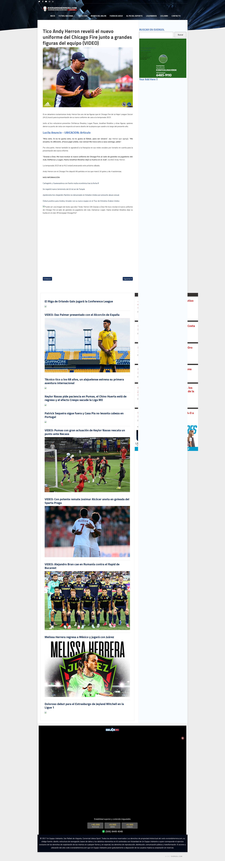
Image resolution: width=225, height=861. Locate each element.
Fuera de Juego (116, 16)
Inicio (52, 16)
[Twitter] (39, 1)
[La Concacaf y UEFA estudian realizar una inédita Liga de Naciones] (166, 373)
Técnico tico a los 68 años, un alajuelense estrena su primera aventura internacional (84, 381)
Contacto (176, 16)
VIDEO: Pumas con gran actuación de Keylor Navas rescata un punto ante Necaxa (85, 432)
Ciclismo (164, 16)
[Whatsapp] (52, 1)
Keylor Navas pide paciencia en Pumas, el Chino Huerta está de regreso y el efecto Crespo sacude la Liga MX (85, 398)
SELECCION (83, 16)
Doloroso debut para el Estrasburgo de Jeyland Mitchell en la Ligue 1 (84, 706)
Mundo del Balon (98, 16)
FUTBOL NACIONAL (66, 16)
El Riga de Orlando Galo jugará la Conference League (79, 301)
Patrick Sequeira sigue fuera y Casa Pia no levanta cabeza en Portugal (84, 415)
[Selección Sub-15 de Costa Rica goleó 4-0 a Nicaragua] (166, 417)
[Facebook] (42, 1)
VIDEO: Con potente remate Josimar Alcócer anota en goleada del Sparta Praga (87, 501)
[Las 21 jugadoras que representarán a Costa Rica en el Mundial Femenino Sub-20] (166, 332)
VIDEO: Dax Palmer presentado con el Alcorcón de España (82, 314)
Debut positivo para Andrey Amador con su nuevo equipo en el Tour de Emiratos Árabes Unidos (81, 201)
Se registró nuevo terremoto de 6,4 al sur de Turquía (64, 189)
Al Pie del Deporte (134, 16)
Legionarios (151, 16)
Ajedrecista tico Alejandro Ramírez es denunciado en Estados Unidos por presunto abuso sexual (81, 195)
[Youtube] (46, 1)
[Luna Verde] (162, 58)
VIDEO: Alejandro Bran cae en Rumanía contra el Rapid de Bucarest (82, 566)
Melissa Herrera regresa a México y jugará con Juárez (79, 637)
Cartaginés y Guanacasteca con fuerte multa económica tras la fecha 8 (71, 183)
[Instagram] (49, 1)
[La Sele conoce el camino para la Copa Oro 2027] (166, 353)
